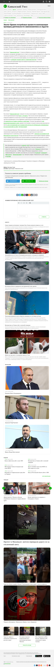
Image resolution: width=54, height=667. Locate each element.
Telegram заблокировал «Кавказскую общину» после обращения (20, 622)
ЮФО (32, 15)
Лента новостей (11, 20)
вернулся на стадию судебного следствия (17, 121)
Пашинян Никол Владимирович (13, 393)
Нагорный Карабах (7, 13)
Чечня (14, 15)
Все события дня (46, 476)
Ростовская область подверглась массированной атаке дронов (20, 286)
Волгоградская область (41, 9)
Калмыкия (29, 11)
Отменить (44, 216)
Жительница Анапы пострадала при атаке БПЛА (14, 467)
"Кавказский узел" (14, 114)
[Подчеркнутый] (24, 203)
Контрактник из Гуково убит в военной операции (17, 325)
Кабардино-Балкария (22, 11)
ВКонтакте (9, 154)
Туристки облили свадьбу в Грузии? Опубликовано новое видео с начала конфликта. (25, 584)
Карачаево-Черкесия (36, 11)
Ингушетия (14, 11)
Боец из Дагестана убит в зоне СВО (14, 461)
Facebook (37, 152)
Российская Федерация (16, 13)
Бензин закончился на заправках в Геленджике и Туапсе (36, 498)
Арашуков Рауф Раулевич (11, 422)
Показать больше (27, 645)
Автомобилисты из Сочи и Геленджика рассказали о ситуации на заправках (24, 255)
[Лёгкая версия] (9, 1)
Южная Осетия (20, 15)
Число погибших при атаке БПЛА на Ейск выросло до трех (37, 467)
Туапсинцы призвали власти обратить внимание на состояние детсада (23, 316)
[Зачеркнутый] (26, 203)
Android (24, 145)
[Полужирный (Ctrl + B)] (18, 203)
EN (6, 1)
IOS (28, 145)
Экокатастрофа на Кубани (44, 17)
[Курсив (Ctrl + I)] (21, 203)
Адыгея (14, 9)
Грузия (5, 11)
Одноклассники (17, 154)
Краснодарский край (45, 11)
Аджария (10, 9)
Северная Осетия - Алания (36, 13)
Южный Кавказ (27, 15)
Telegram (37, 149)
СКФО (43, 13)
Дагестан (9, 11)
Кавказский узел (14, 52)
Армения (25, 9)
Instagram (44, 152)
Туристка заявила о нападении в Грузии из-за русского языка (10, 638)
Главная (5, 20)
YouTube (8, 156)
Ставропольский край (8, 15)
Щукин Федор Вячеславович (12, 452)
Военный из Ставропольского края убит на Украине (15, 473)
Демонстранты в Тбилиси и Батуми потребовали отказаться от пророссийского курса (15, 498)
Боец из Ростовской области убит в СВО (38, 472)
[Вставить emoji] (30, 203)
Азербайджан (19, 9)
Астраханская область (32, 9)
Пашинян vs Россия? (27, 17)
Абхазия (5, 9)
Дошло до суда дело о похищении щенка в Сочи (17, 355)
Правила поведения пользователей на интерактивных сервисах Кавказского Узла (31, 661)
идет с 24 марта (23, 115)
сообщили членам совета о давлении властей (23, 59)
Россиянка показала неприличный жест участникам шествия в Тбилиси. (25, 639)
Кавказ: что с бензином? (10, 17)
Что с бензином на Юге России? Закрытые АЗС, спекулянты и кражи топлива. (41, 639)
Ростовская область (26, 13)
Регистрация (22, 216)
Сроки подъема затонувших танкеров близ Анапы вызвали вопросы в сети (24, 225)
